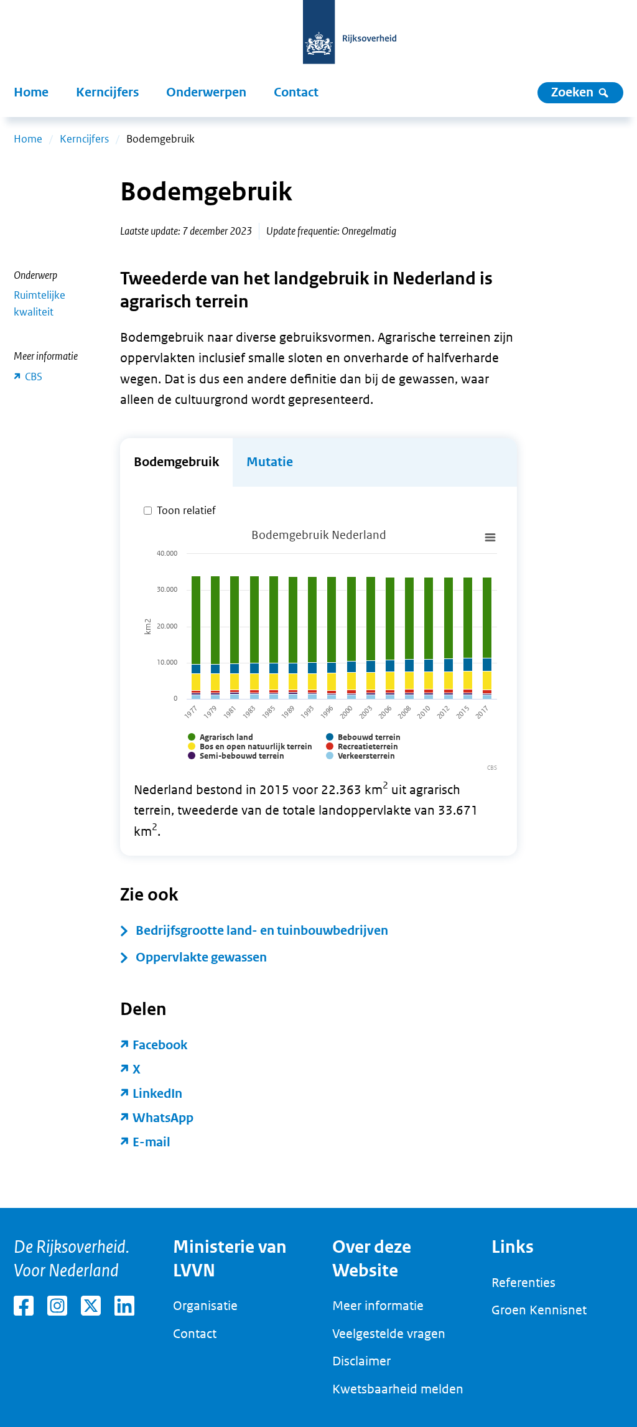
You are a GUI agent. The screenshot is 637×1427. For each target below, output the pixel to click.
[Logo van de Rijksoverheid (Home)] (349, 39)
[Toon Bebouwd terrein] (363, 737)
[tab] (176, 462)
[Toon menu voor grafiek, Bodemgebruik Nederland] (490, 538)
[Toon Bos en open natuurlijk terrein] (250, 746)
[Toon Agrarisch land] (220, 737)
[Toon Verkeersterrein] (360, 756)
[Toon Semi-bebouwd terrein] (236, 756)
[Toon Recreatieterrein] (362, 746)
